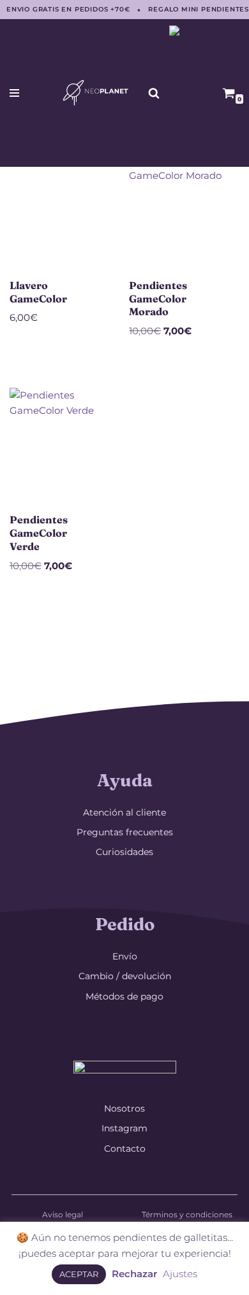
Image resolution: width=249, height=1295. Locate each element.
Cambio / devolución (125, 976)
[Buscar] (154, 93)
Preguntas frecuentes (125, 832)
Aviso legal (62, 1214)
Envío (124, 956)
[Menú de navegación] (14, 93)
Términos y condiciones (187, 1214)
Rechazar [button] (134, 1274)
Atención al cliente (124, 812)
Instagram (124, 1128)
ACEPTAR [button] (78, 1274)
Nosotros (124, 1108)
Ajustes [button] (180, 1274)
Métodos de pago (124, 996)
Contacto (125, 1148)
